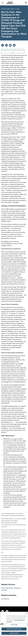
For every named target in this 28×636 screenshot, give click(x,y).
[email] (10, 45)
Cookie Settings (14, 624)
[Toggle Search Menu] (2, 2)
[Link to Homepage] (14, 2)
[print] (14, 45)
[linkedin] (6, 45)
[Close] (26, 613)
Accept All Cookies (14, 633)
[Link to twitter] (7, 611)
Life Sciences (5, 599)
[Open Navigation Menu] (26, 2)
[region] (14, 624)
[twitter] (2, 45)
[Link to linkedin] (2, 611)
